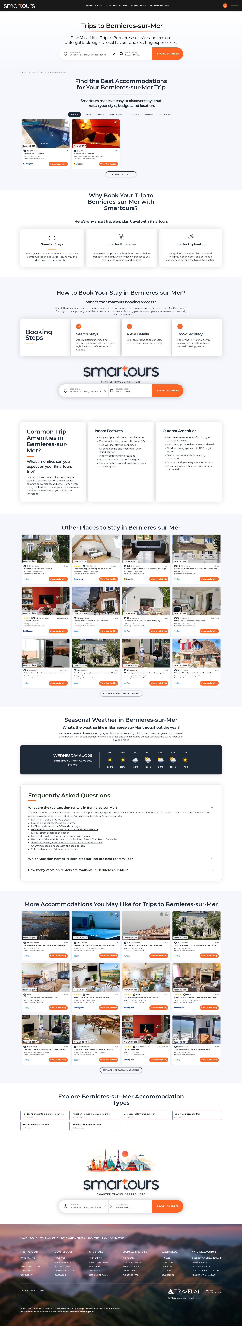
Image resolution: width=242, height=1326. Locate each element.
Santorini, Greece (64, 1271)
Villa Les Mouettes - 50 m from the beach (192, 673)
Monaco (166, 1258)
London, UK (26, 1262)
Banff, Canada (199, 1262)
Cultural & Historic (135, 1252)
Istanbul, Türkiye (132, 1262)
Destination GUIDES (159, 5)
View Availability (58, 164)
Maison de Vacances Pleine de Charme (91, 621)
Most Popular (29, 1252)
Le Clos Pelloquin (31, 621)
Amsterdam (95, 1258)
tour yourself (49, 1238)
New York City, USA (30, 1266)
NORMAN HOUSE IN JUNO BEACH (37, 569)
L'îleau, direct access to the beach (189, 621)
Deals (89, 5)
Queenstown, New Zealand (207, 1258)
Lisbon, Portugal (98, 1275)
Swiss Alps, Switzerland (205, 1271)
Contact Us (117, 1238)
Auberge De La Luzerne (33, 153)
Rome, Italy (26, 1275)
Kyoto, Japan (129, 1258)
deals (33, 1238)
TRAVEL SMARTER (168, 53)
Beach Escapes (64, 1252)
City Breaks (96, 1252)
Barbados (60, 1275)
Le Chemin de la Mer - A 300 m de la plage (142, 621)
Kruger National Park (204, 1275)
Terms (41, 1290)
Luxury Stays (169, 1252)
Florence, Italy (131, 1275)
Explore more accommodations (121, 693)
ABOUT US (93, 1238)
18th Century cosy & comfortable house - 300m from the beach (67, 842)
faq (104, 1238)
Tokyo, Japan (27, 1271)
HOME (23, 1238)
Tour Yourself (138, 5)
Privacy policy (27, 1290)
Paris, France (27, 1258)
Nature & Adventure (204, 1252)
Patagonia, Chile (201, 1266)
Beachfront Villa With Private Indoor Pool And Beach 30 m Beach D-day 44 (74, 839)
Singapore (95, 1271)
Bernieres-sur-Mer (38, 158)
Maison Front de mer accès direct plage (91, 997)
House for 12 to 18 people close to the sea (143, 945)
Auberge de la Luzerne (84, 153)
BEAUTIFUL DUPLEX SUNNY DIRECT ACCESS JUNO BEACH (64, 829)
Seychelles (168, 1275)
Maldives (60, 1258)
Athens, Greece (131, 1266)
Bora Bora (167, 1262)
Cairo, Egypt (129, 1271)
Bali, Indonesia (63, 1266)
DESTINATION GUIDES (73, 1238)
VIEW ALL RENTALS (121, 174)
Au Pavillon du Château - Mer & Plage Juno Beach (196, 997)
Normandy (27, 158)
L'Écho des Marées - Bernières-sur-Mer (40, 997)
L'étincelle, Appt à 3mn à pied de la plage (92, 569)
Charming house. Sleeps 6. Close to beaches (94, 1049)
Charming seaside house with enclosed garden (145, 673)
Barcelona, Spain (98, 1262)
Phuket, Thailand (64, 1262)
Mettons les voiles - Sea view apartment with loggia (60, 836)
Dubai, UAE (94, 1266)
